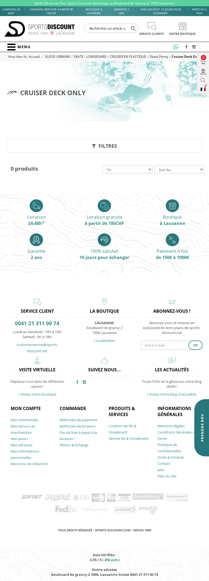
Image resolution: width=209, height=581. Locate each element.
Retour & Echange (74, 444)
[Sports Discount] (40, 29)
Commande (73, 408)
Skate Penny (159, 56)
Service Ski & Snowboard (128, 438)
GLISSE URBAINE (57, 56)
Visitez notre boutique (38, 394)
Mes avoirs (19, 438)
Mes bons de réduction (29, 463)
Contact (164, 463)
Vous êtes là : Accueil (24, 56)
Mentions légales (171, 425)
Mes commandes (24, 419)
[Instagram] (194, 47)
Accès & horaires (171, 457)
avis (111, 559)
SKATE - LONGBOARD (90, 56)
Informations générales (174, 411)
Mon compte (26, 408)
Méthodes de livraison (78, 426)
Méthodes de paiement (78, 419)
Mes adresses (21, 444)
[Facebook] (187, 47)
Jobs (161, 469)
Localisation (105, 340)
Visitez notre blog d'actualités (172, 394)
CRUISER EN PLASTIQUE (128, 56)
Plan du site (167, 476)
